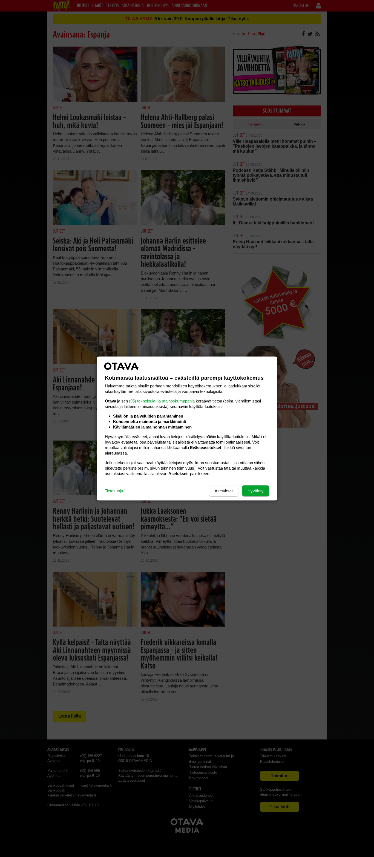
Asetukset (224, 491)
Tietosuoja (114, 491)
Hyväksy (256, 491)
